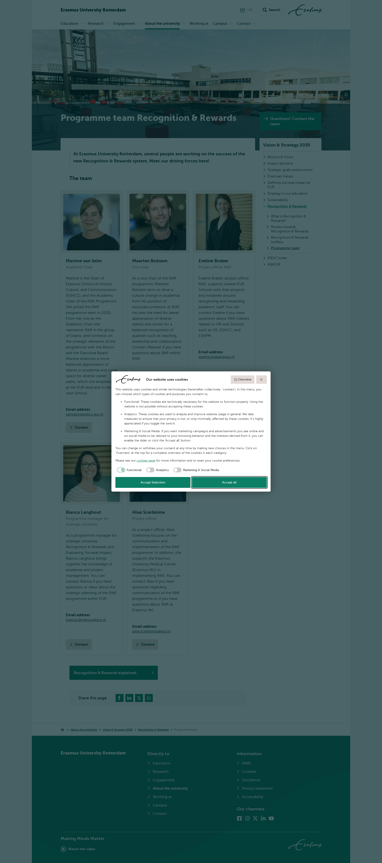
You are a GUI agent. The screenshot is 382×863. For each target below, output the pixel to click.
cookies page (146, 460)
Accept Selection (153, 482)
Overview (244, 379)
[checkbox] (128, 470)
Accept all (229, 482)
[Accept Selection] (261, 379)
